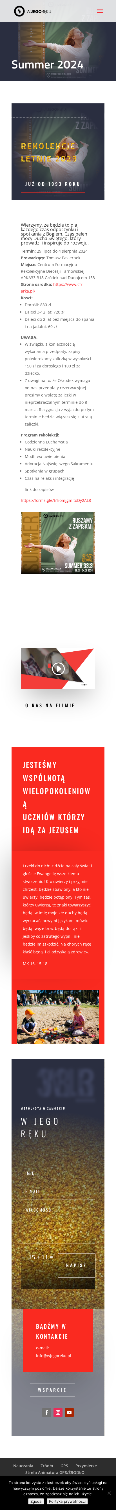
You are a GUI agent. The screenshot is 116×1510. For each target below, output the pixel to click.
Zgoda (36, 1501)
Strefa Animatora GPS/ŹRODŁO (54, 1472)
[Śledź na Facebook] (46, 1412)
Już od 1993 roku (53, 184)
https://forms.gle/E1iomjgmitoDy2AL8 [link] (56, 500)
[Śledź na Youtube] (69, 1412)
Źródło (47, 1465)
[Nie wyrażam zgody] (109, 1493)
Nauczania (23, 1465)
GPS (64, 1465)
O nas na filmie (50, 705)
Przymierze (86, 1465)
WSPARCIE (52, 1389)
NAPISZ (76, 1265)
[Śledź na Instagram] (58, 1412)
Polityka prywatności (67, 1501)
